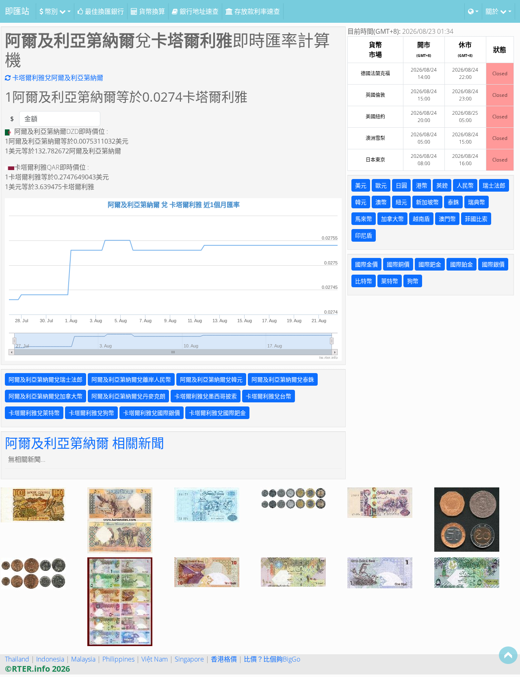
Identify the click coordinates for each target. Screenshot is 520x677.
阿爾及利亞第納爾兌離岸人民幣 (131, 379)
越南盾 (421, 219)
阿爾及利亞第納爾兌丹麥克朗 (128, 396)
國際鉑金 (461, 264)
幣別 (51, 11)
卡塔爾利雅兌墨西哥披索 (205, 396)
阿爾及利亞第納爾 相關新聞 (84, 443)
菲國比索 (476, 219)
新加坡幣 (427, 202)
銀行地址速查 (198, 11)
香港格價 (224, 659)
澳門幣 (447, 219)
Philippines (118, 659)
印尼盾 (363, 235)
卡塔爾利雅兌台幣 (268, 396)
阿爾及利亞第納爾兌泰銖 (282, 379)
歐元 (381, 185)
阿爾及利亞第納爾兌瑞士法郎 (45, 379)
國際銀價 (493, 264)
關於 (492, 11)
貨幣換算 (151, 11)
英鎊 (442, 185)
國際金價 (366, 264)
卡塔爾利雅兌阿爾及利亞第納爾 (57, 77)
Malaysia (83, 659)
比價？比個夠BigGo (272, 659)
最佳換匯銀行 (103, 11)
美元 (360, 185)
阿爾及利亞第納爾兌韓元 (211, 379)
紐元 (401, 202)
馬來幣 (363, 219)
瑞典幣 (476, 202)
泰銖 (453, 202)
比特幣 (363, 281)
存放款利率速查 (256, 11)
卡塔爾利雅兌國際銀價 (151, 413)
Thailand (17, 659)
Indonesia (50, 659)
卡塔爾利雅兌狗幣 (91, 413)
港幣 (421, 185)
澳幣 (381, 202)
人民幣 (465, 185)
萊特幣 (389, 281)
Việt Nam (154, 659)
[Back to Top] (508, 655)
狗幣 (412, 281)
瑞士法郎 (494, 185)
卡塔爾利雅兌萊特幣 (34, 413)
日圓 (401, 185)
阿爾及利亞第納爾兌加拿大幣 (45, 396)
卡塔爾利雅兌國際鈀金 (217, 413)
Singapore (189, 659)
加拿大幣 (392, 219)
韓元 (360, 202)
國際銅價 (398, 264)
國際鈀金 (429, 264)
